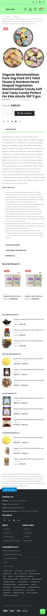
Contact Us (7, 533)
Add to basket (26, 113)
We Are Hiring (8, 537)
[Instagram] (43, 2)
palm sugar (7, 590)
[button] (4, 9)
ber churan (18, 571)
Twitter (8, 121)
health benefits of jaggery (24, 576)
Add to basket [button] (19, 273)
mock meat (6, 587)
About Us (7, 529)
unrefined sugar (18, 593)
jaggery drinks (22, 582)
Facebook (4, 121)
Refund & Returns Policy (12, 551)
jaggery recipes (23, 584)
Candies (5, 294)
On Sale (26, 537)
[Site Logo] (10, 9)
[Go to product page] (6, 322)
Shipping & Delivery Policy (13, 555)
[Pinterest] (39, 2)
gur (4, 576)
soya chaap (30, 590)
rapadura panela (18, 590)
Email (16, 121)
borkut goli (7, 573)
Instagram (19, 520)
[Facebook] (33, 2)
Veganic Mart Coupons (12, 541)
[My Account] (30, 9)
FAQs (5, 562)
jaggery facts (35, 582)
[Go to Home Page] (2, 16)
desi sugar (22, 573)
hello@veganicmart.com (15, 508)
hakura (10, 576)
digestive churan (34, 573)
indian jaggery (37, 579)
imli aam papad (25, 579)
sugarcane (6, 593)
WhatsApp (20, 121)
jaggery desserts (9, 582)
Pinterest (14, 520)
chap (15, 573)
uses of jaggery (31, 593)
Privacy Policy (8, 566)
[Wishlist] (35, 9)
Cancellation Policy (10, 558)
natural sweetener (19, 587)
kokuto (34, 584)
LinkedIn (12, 121)
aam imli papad (7, 571)
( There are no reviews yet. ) (20, 100)
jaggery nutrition (9, 584)
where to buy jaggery (10, 595)
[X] (36, 2)
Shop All (27, 529)
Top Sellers (28, 533)
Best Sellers (28, 541)
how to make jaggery (10, 579)
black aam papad (30, 571)
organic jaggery (34, 587)
